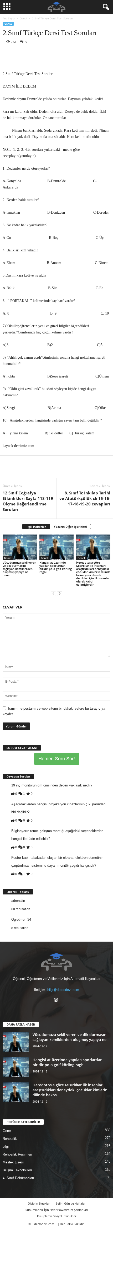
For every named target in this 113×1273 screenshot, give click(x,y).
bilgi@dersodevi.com (63, 990)
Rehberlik (10, 1139)
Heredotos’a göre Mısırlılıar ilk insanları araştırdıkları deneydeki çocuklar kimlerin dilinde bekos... (70, 1089)
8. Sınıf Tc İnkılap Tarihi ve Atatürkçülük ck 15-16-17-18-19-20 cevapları (84, 498)
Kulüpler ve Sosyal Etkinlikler (56, 1216)
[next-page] (59, 593)
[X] (20, 55)
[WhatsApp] (44, 55)
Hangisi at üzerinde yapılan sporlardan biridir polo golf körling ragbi (55, 567)
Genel (23, 18)
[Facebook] (8, 55)
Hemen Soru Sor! (56, 758)
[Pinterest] (32, 55)
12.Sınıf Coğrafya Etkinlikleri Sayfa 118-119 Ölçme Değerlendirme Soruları (28, 501)
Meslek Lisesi (13, 1162)
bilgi (6, 1146)
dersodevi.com (44, 1224)
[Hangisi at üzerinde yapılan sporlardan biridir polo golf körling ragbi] (56, 547)
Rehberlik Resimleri (17, 1154)
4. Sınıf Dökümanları (18, 1178)
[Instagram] (56, 1000)
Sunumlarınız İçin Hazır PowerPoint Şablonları (56, 1210)
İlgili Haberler (36, 526)
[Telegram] (68, 55)
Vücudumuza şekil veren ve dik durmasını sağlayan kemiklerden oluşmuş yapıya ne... (71, 1037)
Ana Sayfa (9, 18)
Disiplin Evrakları (39, 1203)
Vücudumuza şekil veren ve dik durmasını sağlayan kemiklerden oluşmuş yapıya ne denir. (19, 568)
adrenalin (18, 901)
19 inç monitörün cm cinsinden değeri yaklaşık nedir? (51, 785)
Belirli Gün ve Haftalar (70, 1203)
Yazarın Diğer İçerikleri (70, 526)
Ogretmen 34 (21, 919)
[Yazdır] (56, 55)
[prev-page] (53, 593)
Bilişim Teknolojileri (17, 1170)
